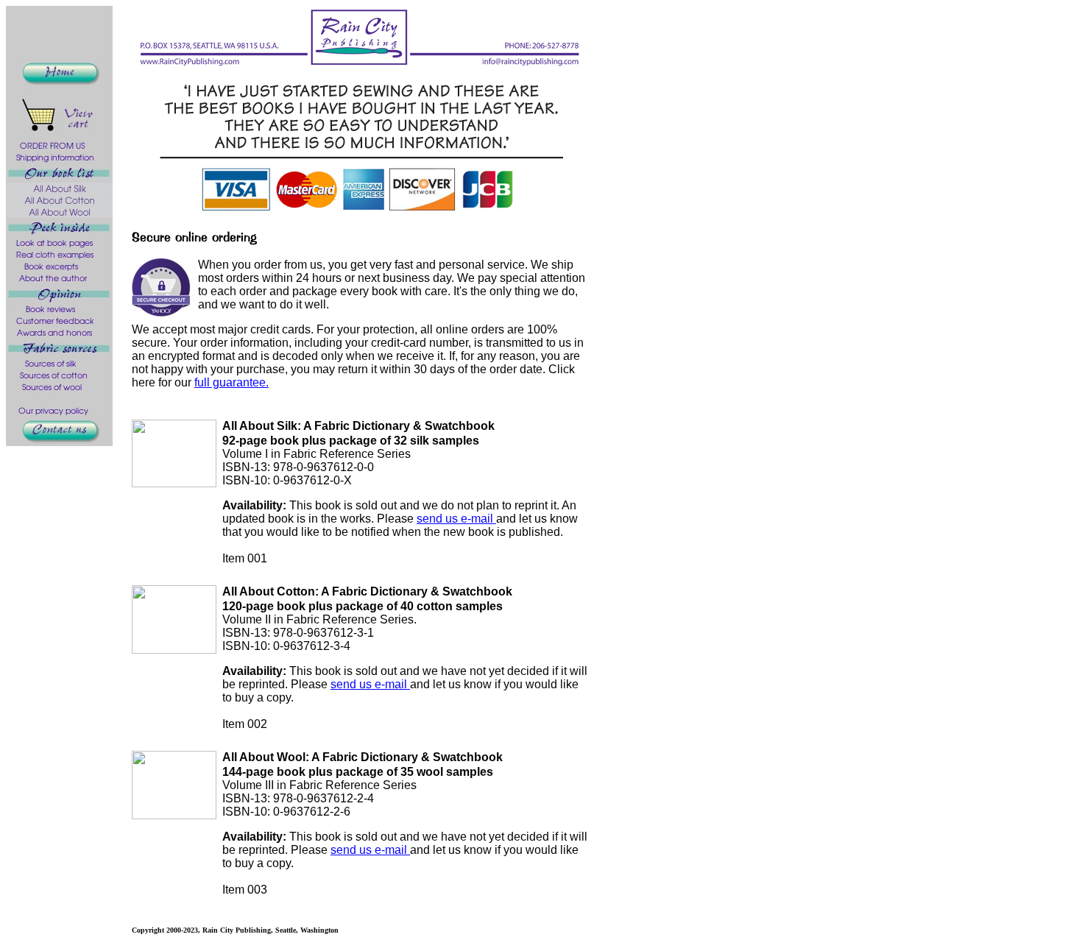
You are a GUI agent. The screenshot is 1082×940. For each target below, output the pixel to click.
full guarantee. (231, 382)
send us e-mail (456, 518)
